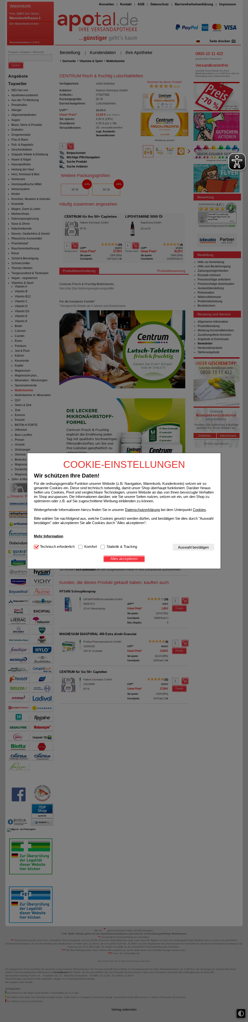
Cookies (199, 510)
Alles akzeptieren (124, 559)
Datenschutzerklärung (142, 510)
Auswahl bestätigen (193, 547)
